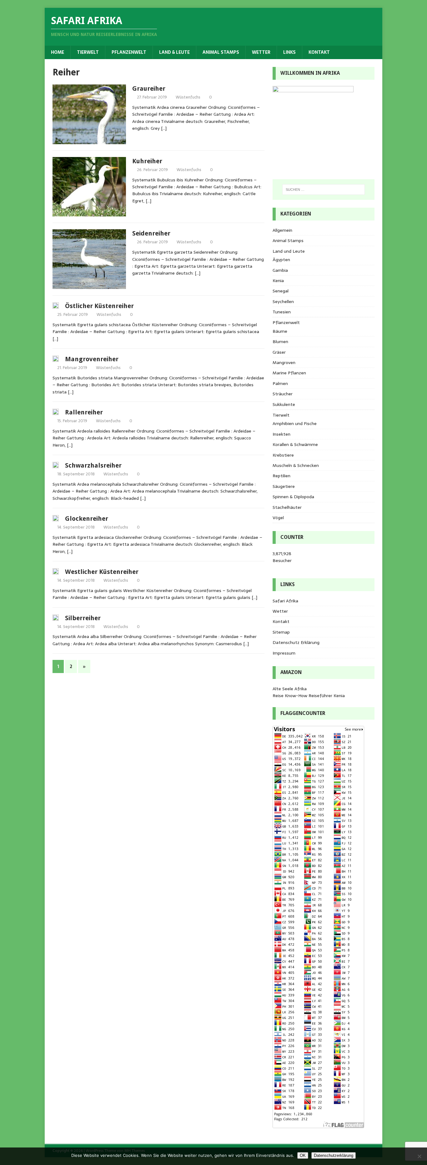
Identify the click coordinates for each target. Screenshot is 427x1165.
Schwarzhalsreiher (93, 465)
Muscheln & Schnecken (296, 465)
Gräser (279, 352)
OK (303, 1155)
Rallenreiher (84, 412)
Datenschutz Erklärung (296, 642)
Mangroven (284, 362)
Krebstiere (283, 455)
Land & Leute (174, 52)
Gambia (280, 270)
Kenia (278, 280)
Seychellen (283, 301)
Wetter (261, 52)
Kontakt (319, 52)
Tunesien (282, 311)
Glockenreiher (86, 518)
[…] (164, 128)
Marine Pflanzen (289, 372)
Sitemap (281, 632)
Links (289, 52)
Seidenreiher (151, 233)
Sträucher (283, 393)
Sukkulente (284, 404)
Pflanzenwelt (129, 52)
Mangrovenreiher (91, 359)
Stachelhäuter (287, 507)
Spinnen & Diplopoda (293, 496)
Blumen (280, 341)
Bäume (280, 331)
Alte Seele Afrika (290, 688)
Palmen (280, 383)
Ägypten (281, 259)
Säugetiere (284, 486)
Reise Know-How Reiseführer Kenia (309, 695)
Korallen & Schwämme (295, 444)
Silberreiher (83, 618)
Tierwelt (88, 52)
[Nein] (419, 1156)
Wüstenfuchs (188, 97)
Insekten (281, 434)
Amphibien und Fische (295, 423)
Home (57, 52)
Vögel (278, 517)
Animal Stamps (221, 52)
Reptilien (281, 475)
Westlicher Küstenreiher (101, 571)
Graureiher (148, 88)
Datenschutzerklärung (333, 1155)
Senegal (281, 290)
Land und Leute (289, 251)
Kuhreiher (147, 161)
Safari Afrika (285, 600)
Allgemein (282, 230)
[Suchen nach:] (323, 189)
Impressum (284, 653)
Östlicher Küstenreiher (99, 306)
